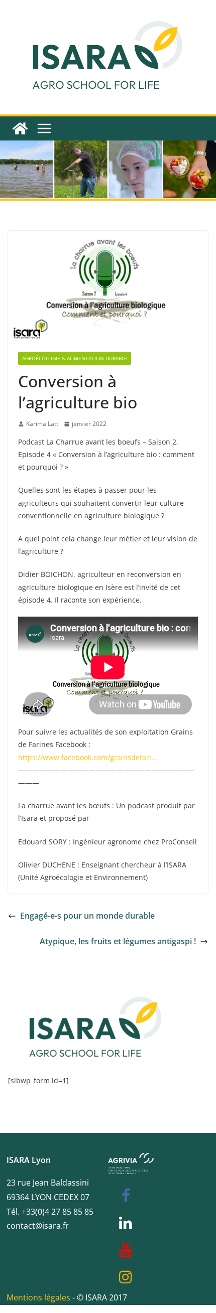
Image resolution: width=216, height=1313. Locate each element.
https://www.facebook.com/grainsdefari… (87, 757)
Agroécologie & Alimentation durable (74, 358)
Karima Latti (43, 423)
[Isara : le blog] (20, 128)
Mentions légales (38, 1297)
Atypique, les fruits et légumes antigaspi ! (118, 941)
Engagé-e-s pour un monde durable (87, 915)
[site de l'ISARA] (96, 985)
